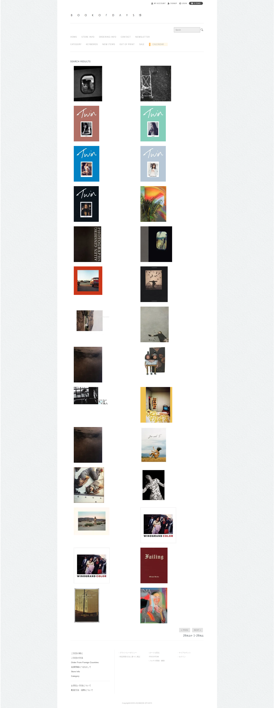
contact (126, 36)
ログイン (182, 657)
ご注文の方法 (77, 658)
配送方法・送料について (82, 690)
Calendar (157, 44)
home (73, 36)
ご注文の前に (77, 653)
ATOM (156, 657)
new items (108, 44)
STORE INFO (87, 36)
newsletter (142, 36)
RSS (151, 657)
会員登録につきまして (81, 667)
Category (75, 44)
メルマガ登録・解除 (157, 661)
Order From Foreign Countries (85, 662)
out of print (127, 44)
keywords (92, 44)
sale (141, 44)
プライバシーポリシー (128, 653)
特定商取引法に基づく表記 (130, 657)
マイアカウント (185, 653)
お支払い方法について (81, 685)
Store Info (75, 671)
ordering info (107, 36)
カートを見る (154, 653)
